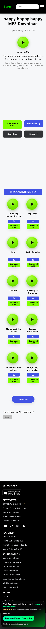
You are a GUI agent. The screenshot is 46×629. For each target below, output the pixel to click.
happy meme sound (21, 65)
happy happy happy (13, 63)
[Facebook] (24, 526)
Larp (13, 252)
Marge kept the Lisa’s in (13, 330)
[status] (23, 614)
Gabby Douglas (33, 252)
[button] (12, 134)
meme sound (37, 65)
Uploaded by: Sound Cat (23, 30)
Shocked (13, 290)
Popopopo (32, 213)
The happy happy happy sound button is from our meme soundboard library (23, 57)
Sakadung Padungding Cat (13, 214)
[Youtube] (5, 526)
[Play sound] (23, 42)
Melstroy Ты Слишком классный (32, 293)
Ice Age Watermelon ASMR (32, 331)
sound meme (23, 68)
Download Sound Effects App (18, 618)
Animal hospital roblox (13, 368)
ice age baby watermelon (32, 368)
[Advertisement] (23, 94)
